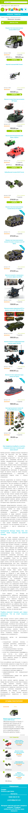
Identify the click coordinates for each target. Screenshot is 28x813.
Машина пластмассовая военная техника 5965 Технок (12, 719)
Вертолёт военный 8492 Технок (14, 64)
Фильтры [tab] (14, 22)
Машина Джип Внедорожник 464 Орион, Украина (19, 741)
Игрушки (7, 17)
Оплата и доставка (7, 791)
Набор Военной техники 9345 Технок (14, 172)
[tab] (2, 2)
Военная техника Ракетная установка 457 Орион (19, 752)
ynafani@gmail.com (14, 800)
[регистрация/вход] (2, 9)
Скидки (3, 789)
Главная (2, 17)
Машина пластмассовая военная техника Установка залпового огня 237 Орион (14, 241)
